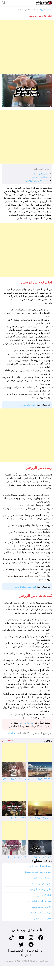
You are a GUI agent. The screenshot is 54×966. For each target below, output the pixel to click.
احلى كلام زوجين (26, 722)
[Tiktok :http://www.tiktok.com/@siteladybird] (11, 939)
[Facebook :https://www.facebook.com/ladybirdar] (41, 939)
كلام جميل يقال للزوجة (25, 587)
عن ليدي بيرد (35, 950)
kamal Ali (11, 733)
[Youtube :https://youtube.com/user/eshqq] (21, 939)
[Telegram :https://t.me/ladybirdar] (31, 946)
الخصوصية (16, 950)
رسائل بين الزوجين (39, 177)
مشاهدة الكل (8, 740)
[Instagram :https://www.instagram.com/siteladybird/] (31, 939)
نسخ (47, 316)
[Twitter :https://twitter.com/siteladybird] (21, 946)
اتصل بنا (26, 955)
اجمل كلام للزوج (28, 405)
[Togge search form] (3, 3)
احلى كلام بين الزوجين (38, 173)
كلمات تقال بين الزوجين (37, 180)
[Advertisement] (27, 47)
